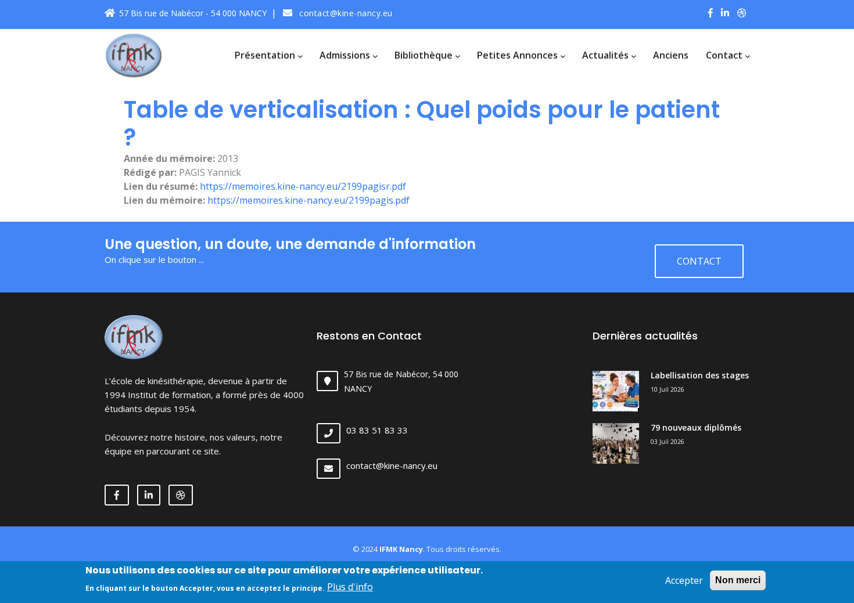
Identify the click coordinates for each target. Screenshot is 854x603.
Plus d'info (350, 586)
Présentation (266, 55)
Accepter (684, 580)
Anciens (670, 55)
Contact (725, 55)
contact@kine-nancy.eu (345, 13)
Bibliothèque (424, 55)
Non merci (737, 580)
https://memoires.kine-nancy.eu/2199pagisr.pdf (303, 186)
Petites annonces (518, 55)
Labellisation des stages (700, 375)
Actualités (606, 55)
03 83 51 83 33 (377, 430)
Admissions (346, 55)
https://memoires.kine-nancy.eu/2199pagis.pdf (308, 200)
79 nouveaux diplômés (696, 427)
